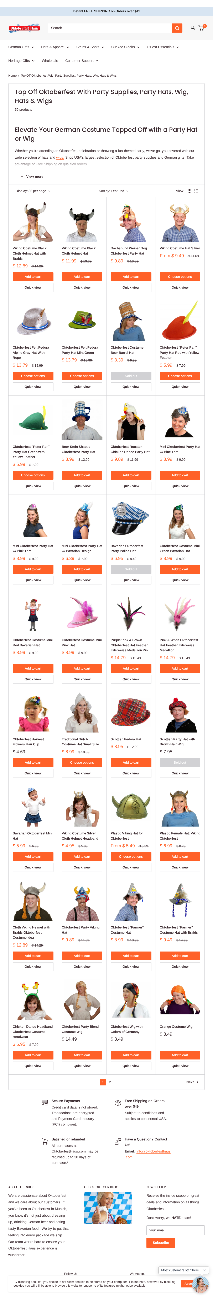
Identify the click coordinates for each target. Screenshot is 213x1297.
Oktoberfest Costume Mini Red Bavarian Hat (33, 642)
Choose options (180, 276)
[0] (201, 28)
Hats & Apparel (52, 47)
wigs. (60, 157)
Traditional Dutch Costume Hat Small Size (80, 741)
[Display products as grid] (189, 191)
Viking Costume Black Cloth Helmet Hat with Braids (30, 253)
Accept (190, 1283)
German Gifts (18, 47)
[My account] (193, 28)
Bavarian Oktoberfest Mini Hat (32, 836)
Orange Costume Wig (176, 1026)
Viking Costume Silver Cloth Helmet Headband (80, 836)
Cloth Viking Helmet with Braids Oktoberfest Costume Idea (31, 932)
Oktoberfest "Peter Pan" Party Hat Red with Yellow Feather (179, 353)
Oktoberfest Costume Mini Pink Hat (82, 642)
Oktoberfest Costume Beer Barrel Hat (127, 350)
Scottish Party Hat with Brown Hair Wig (177, 741)
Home (12, 75)
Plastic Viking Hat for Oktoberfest (127, 836)
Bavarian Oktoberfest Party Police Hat (127, 548)
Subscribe (161, 1243)
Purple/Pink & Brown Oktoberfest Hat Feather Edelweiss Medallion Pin (129, 645)
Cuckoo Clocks (123, 47)
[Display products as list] (196, 191)
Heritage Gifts (19, 61)
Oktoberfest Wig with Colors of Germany (126, 1029)
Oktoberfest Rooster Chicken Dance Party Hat (130, 449)
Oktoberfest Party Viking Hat (80, 930)
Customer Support (79, 61)
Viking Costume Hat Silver (180, 248)
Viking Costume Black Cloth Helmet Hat (79, 250)
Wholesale (50, 61)
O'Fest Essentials (160, 47)
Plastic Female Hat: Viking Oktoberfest (180, 836)
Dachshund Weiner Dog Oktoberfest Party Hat (129, 250)
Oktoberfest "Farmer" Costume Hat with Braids (179, 930)
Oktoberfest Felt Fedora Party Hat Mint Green (80, 350)
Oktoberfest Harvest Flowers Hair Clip (28, 741)
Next (190, 1082)
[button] (200, 1284)
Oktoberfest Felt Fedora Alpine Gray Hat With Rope (31, 353)
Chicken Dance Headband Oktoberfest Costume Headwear (33, 1032)
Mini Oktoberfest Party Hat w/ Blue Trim (180, 449)
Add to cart (33, 276)
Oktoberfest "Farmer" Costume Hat (127, 930)
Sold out (131, 376)
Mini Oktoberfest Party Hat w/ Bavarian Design (82, 548)
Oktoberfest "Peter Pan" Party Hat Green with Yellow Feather (31, 452)
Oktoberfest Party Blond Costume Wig (80, 1029)
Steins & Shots (87, 47)
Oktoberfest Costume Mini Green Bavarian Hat (180, 548)
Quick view (33, 287)
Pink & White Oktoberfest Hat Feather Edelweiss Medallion (179, 645)
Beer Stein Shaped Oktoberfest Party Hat (78, 449)
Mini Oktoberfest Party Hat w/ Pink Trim (33, 548)
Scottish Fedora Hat (126, 739)
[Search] (177, 28)
